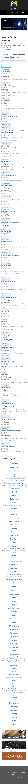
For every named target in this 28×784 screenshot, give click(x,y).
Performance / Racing (20, 483)
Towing (7, 487)
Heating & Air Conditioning (14, 579)
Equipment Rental (14, 565)
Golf (18, 677)
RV (11, 485)
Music (14, 615)
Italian (8, 550)
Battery (5, 477)
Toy (19, 692)
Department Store (21, 657)
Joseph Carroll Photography (10, 222)
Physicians (7, 576)
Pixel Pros (4, 374)
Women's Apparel (18, 662)
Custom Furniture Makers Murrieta (14, 729)
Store (20, 677)
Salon (17, 505)
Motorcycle (20, 482)
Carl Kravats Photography (9, 116)
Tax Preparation (14, 703)
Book (3, 689)
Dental (11, 574)
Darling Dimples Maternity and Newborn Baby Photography (13, 131)
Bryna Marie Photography (9, 86)
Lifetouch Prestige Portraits (10, 256)
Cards (15, 677)
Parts (14, 483)
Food (3, 658)
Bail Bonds (14, 492)
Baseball (8, 561)
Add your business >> (6, 49)
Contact (23, 12)
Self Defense (18, 683)
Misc (14, 683)
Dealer (23, 478)
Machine (15, 482)
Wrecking (17, 488)
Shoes (19, 660)
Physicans (21, 574)
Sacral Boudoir (6, 387)
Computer (14, 528)
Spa (15, 576)
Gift (2, 690)
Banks (14, 495)
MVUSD (12, 671)
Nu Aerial (4, 321)
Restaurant (19, 550)
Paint (11, 483)
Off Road (5, 483)
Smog (25, 485)
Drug (16, 689)
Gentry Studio (5, 161)
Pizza (15, 550)
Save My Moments (7, 403)
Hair (9, 505)
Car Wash (11, 478)
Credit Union (14, 539)
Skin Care (12, 576)
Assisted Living (14, 471)
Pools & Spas (14, 644)
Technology (14, 707)
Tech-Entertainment (10, 662)
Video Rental (12, 694)
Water (17, 694)
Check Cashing (14, 521)
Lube (12, 482)
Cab (14, 477)
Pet (11, 692)
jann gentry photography (9, 211)
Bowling (11, 677)
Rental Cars (8, 485)
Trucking (14, 714)
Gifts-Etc (7, 658)
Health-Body (12, 658)
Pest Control (14, 633)
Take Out (14, 552)
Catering (11, 548)
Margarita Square (9, 700)
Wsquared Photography (8, 447)
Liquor (16, 690)
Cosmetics (5, 505)
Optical (3, 660)
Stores (14, 686)
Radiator (3, 485)
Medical (14, 601)
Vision (18, 576)
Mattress (24, 690)
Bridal (9, 689)
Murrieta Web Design (10, 778)
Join (11, 12)
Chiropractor (6, 574)
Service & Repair (19, 485)
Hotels (14, 586)
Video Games (23, 692)
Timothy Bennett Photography (10, 431)
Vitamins (22, 576)
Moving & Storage (14, 608)
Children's (15, 657)
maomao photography (8, 281)
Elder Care (14, 555)
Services (16, 660)
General (14, 511)
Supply (19, 505)
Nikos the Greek (6, 312)
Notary (14, 622)
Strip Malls (14, 697)
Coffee (14, 548)
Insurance (14, 590)
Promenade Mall (14, 654)
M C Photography (6, 265)
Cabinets (14, 514)
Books (6, 689)
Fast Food (23, 548)
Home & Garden (14, 583)
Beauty (14, 503)
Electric (12, 480)
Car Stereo (5, 478)
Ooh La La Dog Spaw (7, 361)
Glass (9, 482)
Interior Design (14, 594)
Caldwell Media (6, 100)
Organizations (14, 629)
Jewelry (17, 658)
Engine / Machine (22, 480)
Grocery (5, 690)
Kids (14, 561)
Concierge (14, 532)
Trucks (24, 487)
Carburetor (15, 478)
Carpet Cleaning (14, 518)
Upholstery (11, 488)
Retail (14, 692)
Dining (14, 546)
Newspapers (14, 619)
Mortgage (14, 605)
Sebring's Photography (8, 419)
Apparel (10, 657)
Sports (14, 680)
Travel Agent (14, 710)
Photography (14, 636)
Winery (14, 724)
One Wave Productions (8, 347)
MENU (15, 8)
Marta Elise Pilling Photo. (9, 297)
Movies (17, 561)
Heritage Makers (6, 185)
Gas (6, 482)
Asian (4, 548)
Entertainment (14, 559)
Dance (14, 543)
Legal (14, 598)
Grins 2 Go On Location (8, 176)
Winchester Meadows (18, 700)
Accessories (5, 657)
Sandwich (24, 550)
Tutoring (14, 717)
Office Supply (7, 692)
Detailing (4, 480)
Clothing (13, 689)
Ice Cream (3, 550)
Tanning (23, 505)
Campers (17, 477)
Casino (11, 561)
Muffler (24, 482)
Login (16, 12)
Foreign (3, 482)
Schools (14, 669)
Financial (14, 568)
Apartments (14, 467)
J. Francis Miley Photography (10, 200)
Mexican (11, 550)
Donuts (18, 548)
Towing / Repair (13, 487)
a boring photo (5, 71)
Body (8, 477)
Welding (14, 721)
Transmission (20, 487)
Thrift (16, 692)
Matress (20, 690)
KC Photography (6, 232)
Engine (16, 480)
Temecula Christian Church (14, 751)
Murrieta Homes (14, 612)
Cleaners (14, 525)
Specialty (23, 660)
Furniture (24, 689)
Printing (14, 651)
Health (14, 572)
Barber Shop (14, 499)
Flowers (19, 689)
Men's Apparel (22, 658)
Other (8, 483)
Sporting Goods (14, 674)
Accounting (14, 464)
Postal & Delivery (14, 647)
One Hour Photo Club (7, 336)
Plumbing (14, 640)
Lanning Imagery (6, 241)
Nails (11, 505)
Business (14, 508)
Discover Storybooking (8, 147)
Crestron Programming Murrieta (14, 740)
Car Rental (22, 477)
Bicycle (8, 677)
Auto (14, 474)
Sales (14, 485)
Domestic (8, 480)
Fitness (14, 574)
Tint (2, 487)
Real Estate (14, 665)
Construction (14, 535)
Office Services (14, 626)
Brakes (11, 477)
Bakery (7, 548)
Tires (5, 487)
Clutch (19, 478)
